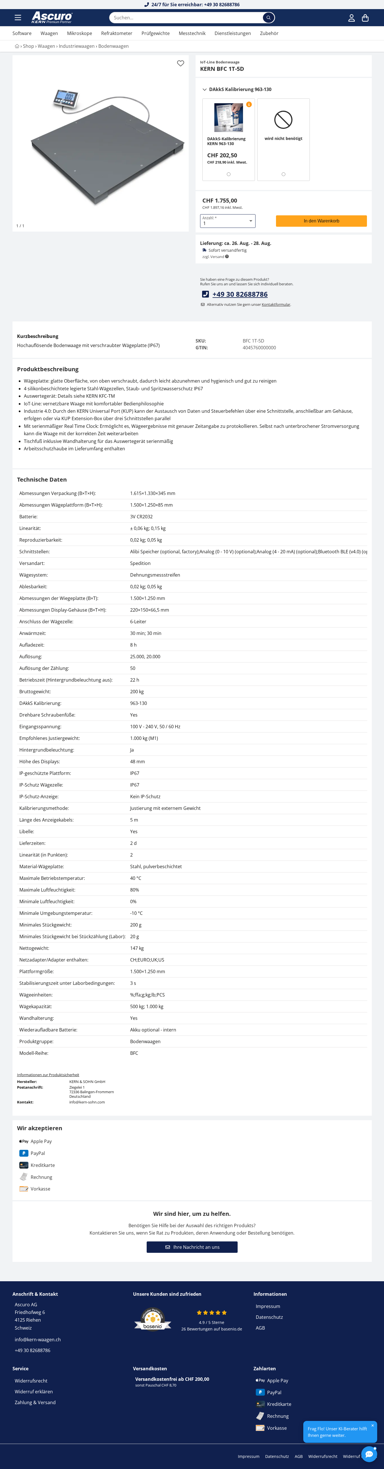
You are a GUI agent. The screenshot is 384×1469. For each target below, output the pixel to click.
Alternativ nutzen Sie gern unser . (249, 304)
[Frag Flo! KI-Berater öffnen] (369, 1454)
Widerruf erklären (34, 1391)
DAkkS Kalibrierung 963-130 (240, 89)
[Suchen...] (268, 18)
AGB (260, 1328)
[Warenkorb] (365, 18)
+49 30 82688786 (240, 294)
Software (22, 33)
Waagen (49, 33)
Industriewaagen (77, 46)
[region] (192, 773)
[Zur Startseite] (51, 17)
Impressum (268, 1306)
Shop (28, 46)
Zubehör (269, 33)
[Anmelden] (351, 18)
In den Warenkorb (321, 220)
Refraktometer (116, 33)
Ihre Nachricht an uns (196, 1247)
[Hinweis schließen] (372, 1425)
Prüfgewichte (156, 33)
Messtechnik (192, 33)
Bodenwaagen (113, 46)
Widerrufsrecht (31, 1381)
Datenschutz (269, 1317)
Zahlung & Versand (35, 1402)
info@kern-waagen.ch (38, 1339)
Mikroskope (79, 33)
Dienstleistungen (233, 33)
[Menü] (18, 17)
